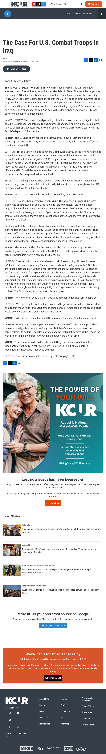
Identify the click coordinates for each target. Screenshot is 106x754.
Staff (63, 705)
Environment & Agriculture (34, 586)
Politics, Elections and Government (38, 565)
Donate (95, 4)
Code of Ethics (88, 706)
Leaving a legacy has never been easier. (53, 479)
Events (64, 699)
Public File (86, 719)
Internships (65, 724)
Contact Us (65, 711)
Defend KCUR (53, 677)
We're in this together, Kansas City (53, 654)
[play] (7, 13)
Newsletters (44, 724)
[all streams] (102, 13)
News (41, 711)
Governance (87, 712)
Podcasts (43, 718)
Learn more (53, 503)
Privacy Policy (88, 725)
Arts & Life (27, 525)
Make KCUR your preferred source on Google (53, 614)
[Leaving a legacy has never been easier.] (53, 423)
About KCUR (44, 699)
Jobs (63, 718)
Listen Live (44, 705)
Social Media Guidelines (87, 699)
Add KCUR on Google (53, 625)
